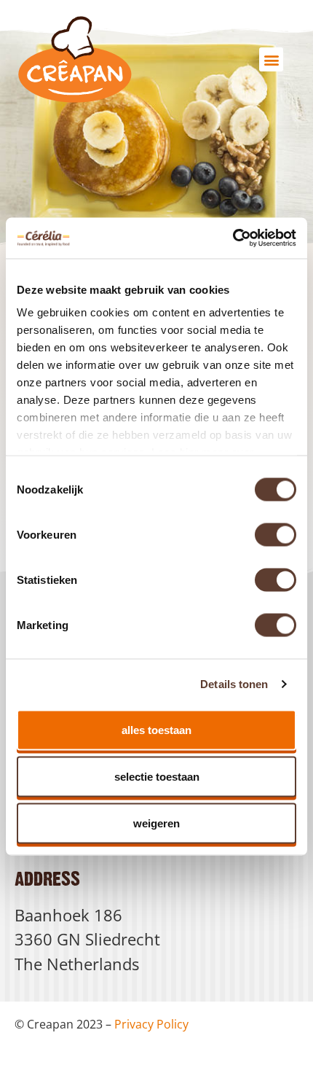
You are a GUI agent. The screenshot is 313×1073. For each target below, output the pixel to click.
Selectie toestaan (156, 776)
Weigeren (156, 822)
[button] (271, 59)
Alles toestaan (156, 729)
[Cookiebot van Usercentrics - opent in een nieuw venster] (232, 238)
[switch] (275, 534)
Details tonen (234, 684)
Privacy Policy (151, 1024)
